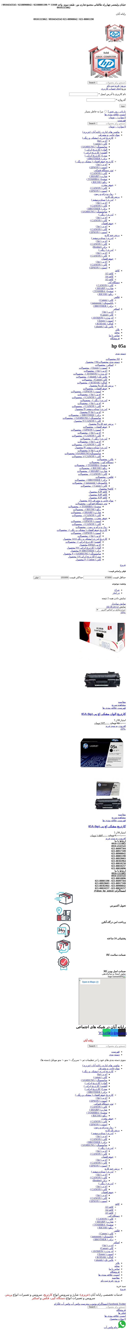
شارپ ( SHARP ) (98, 176)
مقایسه (116, 1277)
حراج (117, 590)
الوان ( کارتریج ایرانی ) (96, 149)
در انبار (116, 593)
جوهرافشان (107, 223)
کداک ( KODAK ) (104, 323)
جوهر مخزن (107, 185)
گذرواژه (121, 100)
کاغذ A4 (109, 276)
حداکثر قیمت (76, 577)
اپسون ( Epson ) (105, 320)
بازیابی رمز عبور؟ (117, 111)
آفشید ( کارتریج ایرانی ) (95, 152)
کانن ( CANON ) (98, 173)
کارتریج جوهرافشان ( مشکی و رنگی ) (94, 161)
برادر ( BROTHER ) (97, 158)
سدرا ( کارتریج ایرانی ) (96, 155)
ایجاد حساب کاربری (111, 88)
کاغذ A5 (109, 279)
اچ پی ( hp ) (101, 164)
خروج (123, 565)
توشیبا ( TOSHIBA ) (97, 179)
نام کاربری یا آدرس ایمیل (112, 94)
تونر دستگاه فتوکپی (103, 170)
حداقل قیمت (119, 577)
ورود (123, 106)
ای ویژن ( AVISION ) (102, 317)
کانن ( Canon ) (106, 300)
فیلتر (36, 577)
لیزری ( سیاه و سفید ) (102, 199)
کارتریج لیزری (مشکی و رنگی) (97, 138)
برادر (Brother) (100, 247)
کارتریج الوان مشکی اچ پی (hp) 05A (103, 714)
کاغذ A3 (109, 273)
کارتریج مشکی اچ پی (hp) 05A (107, 826)
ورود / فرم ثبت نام (110, 1280)
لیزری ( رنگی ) (106, 214)
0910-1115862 (119, 873)
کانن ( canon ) (100, 143)
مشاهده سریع (119, 705)
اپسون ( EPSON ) (98, 167)
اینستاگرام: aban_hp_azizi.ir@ (110, 890)
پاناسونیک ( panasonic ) (102, 303)
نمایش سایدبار (118, 603)
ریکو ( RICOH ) (99, 182)
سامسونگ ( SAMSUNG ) (94, 146)
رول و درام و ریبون (103, 194)
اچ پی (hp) (102, 141)
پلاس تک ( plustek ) (103, 326)
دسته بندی (120, 353)
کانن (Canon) (106, 314)
